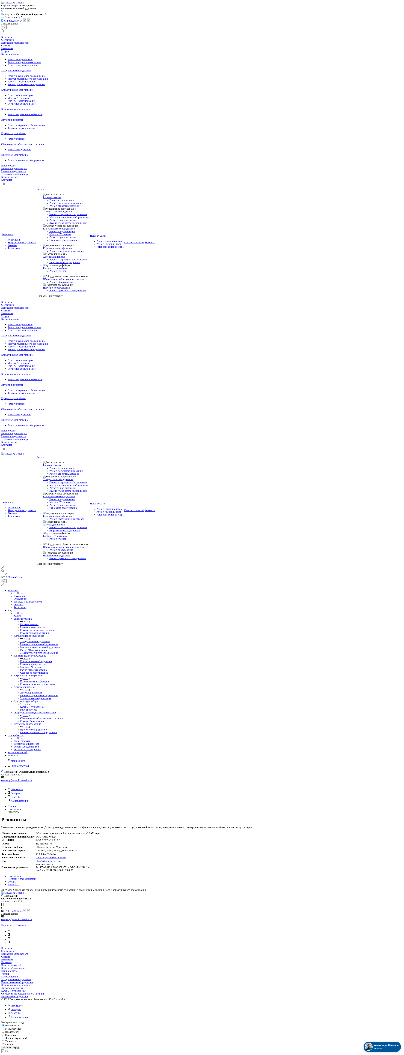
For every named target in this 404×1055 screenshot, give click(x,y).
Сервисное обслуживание (22, 103)
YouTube (16, 797)
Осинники (11, 1035)
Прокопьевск (12, 1032)
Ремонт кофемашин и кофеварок (25, 114)
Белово (9, 1044)
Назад (20, 593)
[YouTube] (9, 939)
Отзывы (5, 45)
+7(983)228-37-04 (13, 20)
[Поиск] (4, 27)
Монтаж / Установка (18, 98)
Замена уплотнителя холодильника (26, 84)
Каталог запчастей (11, 177)
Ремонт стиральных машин (22, 65)
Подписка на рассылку (13, 925)
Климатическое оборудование (17, 89)
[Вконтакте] (9, 931)
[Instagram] (9, 935)
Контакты (6, 179)
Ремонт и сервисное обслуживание (26, 76)
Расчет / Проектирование (21, 81)
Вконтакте (17, 789)
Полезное (6, 962)
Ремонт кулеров (16, 138)
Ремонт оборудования (19, 149)
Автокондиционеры (12, 119)
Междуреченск (13, 1028)
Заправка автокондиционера (23, 128)
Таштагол (10, 1041)
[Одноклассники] (9, 942)
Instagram (16, 793)
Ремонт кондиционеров (20, 95)
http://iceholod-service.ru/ (48, 861)
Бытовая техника (10, 54)
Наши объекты (9, 165)
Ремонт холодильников (20, 59)
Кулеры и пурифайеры (13, 133)
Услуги (5, 51)
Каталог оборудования (13, 968)
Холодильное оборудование (16, 70)
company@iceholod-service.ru (16, 780)
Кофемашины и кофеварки (15, 109)
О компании (8, 40)
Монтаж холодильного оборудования (28, 78)
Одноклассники (20, 800)
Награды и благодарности (15, 42)
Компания (6, 37)
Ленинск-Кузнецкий (16, 1038)
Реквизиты (7, 48)
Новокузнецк (12, 1025)
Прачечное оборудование (14, 155)
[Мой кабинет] (2, 31)
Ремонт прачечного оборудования (26, 160)
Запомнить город (11, 1047)
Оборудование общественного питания (22, 144)
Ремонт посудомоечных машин (24, 62)
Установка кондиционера (14, 174)
